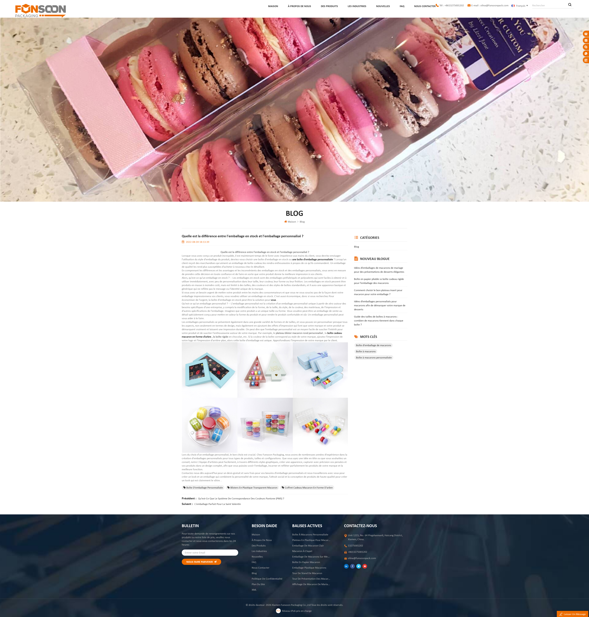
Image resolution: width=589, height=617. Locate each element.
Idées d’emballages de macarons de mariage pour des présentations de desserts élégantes (379, 269)
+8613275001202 (357, 552)
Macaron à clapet (302, 551)
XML (254, 589)
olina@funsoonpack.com (362, 558)
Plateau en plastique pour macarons (311, 540)
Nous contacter (425, 6)
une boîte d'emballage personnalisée (313, 259)
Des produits (329, 6)
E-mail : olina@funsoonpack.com (489, 5)
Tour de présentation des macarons (311, 578)
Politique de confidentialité (267, 578)
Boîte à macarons (366, 351)
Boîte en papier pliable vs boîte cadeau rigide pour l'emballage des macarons (379, 281)
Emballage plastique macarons (309, 567)
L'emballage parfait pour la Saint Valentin (217, 504)
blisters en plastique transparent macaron (253, 487)
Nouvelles (383, 6)
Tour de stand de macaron (307, 573)
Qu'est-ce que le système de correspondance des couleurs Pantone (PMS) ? (241, 498)
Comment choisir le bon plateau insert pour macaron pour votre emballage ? (378, 292)
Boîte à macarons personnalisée (374, 357)
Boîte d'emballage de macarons (373, 345)
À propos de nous (299, 6)
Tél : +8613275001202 (451, 5)
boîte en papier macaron (306, 562)
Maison (273, 6)
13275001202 (355, 545)
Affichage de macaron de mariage (311, 584)
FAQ (402, 6)
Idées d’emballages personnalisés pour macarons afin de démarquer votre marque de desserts (379, 305)
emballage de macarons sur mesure (311, 556)
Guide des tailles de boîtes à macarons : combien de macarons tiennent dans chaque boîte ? (378, 320)
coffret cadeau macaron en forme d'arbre (309, 487)
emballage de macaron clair (308, 545)
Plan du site (258, 584)
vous (274, 300)
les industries (357, 6)
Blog (302, 221)
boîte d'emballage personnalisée (204, 487)
